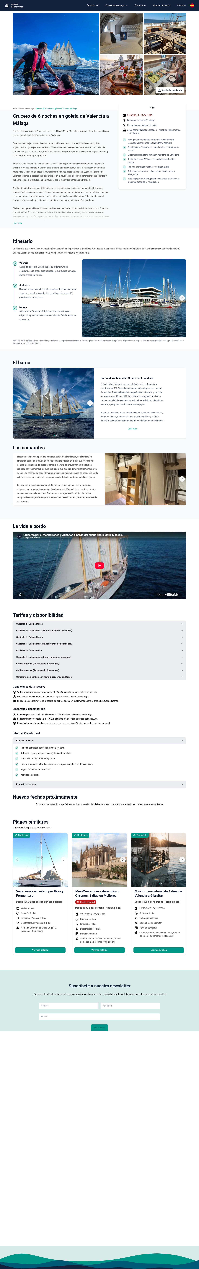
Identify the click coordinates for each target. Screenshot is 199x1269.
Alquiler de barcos (161, 5)
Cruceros (139, 5)
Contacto (181, 5)
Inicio (15, 109)
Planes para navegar (115, 5)
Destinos (91, 5)
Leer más (17, 223)
